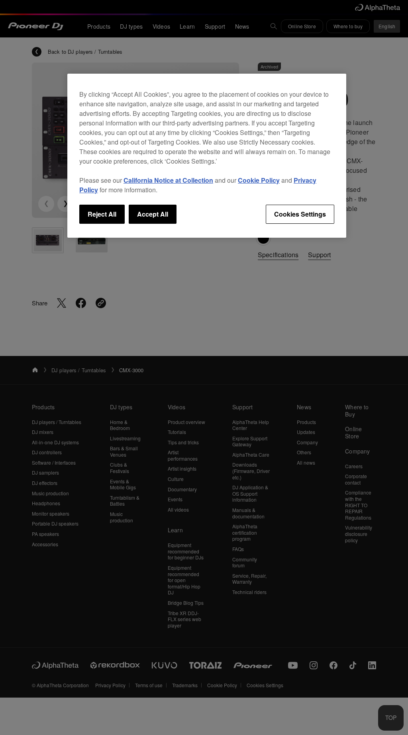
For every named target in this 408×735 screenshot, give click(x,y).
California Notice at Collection (168, 180)
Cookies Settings (300, 214)
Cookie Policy (259, 180)
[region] (206, 156)
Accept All (152, 214)
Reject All (102, 214)
